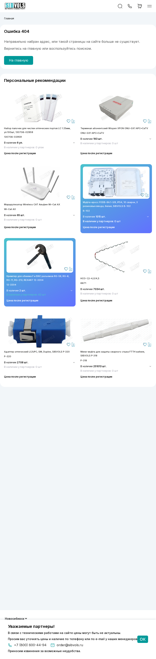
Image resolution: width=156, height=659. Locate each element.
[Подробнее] (40, 107)
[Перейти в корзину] (139, 6)
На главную (18, 60)
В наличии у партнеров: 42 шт (26, 294)
